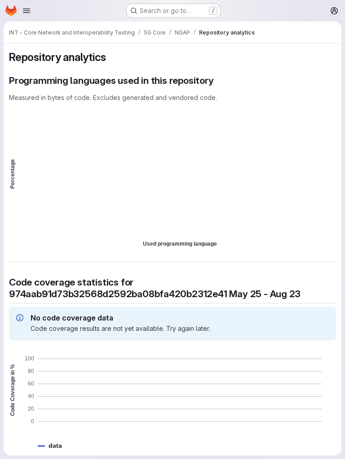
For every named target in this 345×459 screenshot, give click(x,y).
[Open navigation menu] (26, 11)
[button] (55, 445)
